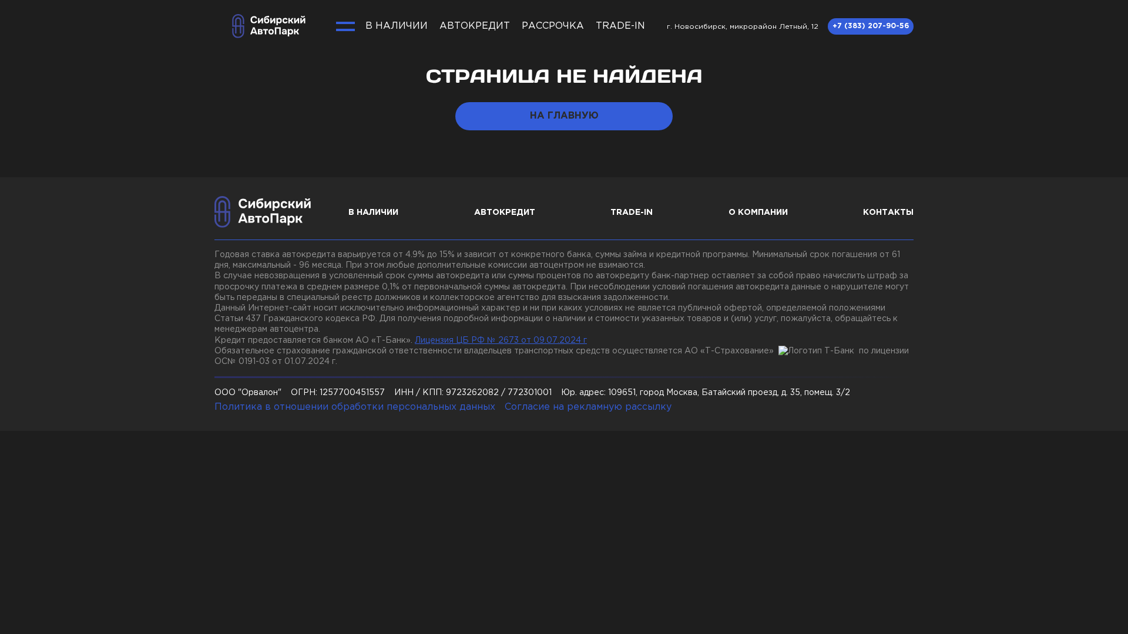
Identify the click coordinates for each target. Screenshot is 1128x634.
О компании (758, 212)
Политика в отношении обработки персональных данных (354, 407)
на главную (564, 116)
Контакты (888, 212)
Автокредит (474, 26)
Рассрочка (553, 26)
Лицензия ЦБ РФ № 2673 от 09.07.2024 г (501, 340)
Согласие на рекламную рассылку (588, 407)
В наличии (396, 26)
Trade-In (620, 26)
